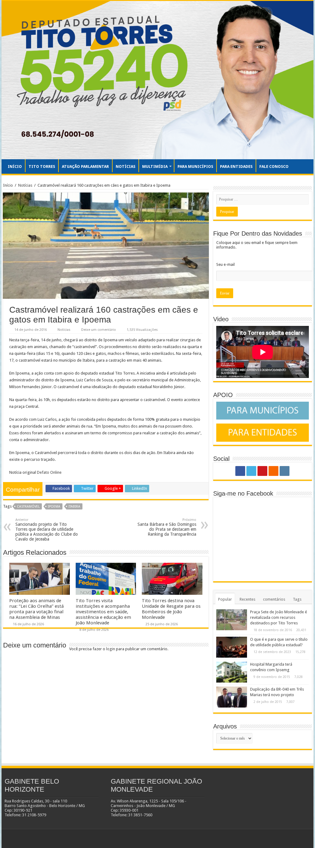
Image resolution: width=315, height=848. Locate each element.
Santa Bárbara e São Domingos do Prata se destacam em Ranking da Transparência (167, 527)
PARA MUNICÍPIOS (195, 166)
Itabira (74, 507)
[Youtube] (262, 471)
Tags (297, 599)
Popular (225, 599)
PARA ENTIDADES (236, 166)
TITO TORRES (42, 166)
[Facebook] (240, 471)
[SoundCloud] (273, 471)
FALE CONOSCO (274, 166)
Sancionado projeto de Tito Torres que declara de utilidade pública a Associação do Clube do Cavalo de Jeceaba (46, 530)
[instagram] (284, 471)
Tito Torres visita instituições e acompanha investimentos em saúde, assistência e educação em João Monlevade (103, 612)
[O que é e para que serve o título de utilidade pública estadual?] (231, 647)
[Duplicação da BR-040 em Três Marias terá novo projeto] (231, 697)
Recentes (247, 599)
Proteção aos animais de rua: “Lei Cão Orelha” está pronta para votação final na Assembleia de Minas (36, 609)
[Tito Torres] (157, 80)
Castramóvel (28, 507)
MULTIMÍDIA (155, 166)
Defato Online (49, 472)
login (110, 649)
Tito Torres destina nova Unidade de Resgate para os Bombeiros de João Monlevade (171, 609)
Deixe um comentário (98, 330)
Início (8, 185)
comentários (274, 599)
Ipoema (54, 507)
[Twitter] (251, 471)
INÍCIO (15, 166)
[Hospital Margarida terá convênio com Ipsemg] (231, 672)
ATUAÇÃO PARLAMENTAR (85, 166)
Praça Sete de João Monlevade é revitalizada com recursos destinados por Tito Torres (278, 617)
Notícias (25, 185)
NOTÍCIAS (125, 166)
